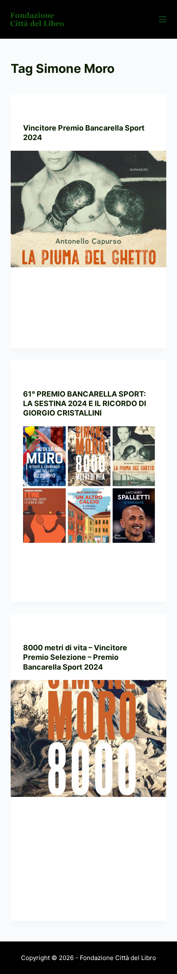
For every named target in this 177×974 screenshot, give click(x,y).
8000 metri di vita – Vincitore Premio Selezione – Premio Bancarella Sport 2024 (75, 657)
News (65, 110)
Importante (39, 110)
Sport (84, 110)
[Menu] (162, 19)
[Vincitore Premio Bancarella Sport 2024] (88, 209)
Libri (29, 630)
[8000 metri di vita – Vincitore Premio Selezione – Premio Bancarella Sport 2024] (88, 738)
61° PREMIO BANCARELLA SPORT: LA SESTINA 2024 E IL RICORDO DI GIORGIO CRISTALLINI (84, 404)
